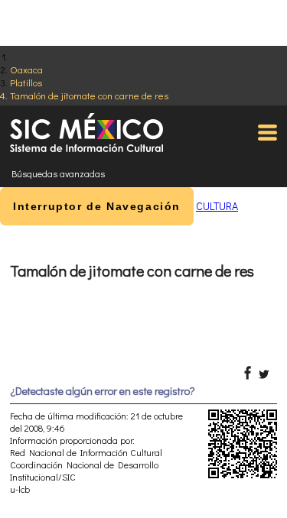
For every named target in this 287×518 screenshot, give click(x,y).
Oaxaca (26, 69)
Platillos (26, 82)
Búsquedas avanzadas (58, 173)
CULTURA (217, 206)
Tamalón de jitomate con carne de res (89, 95)
